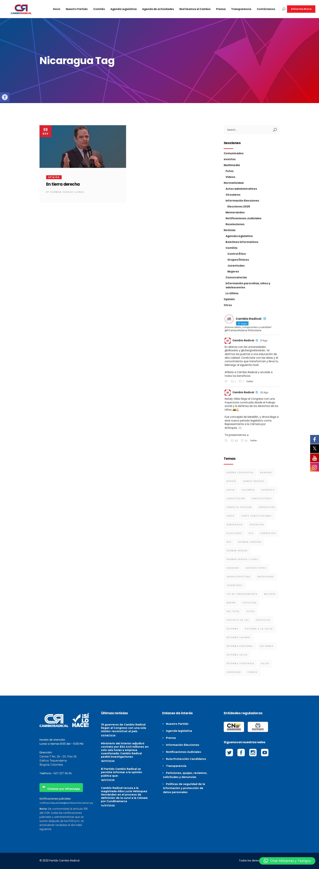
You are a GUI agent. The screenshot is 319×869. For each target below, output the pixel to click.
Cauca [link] (231, 490)
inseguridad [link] (265, 577)
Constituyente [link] (262, 498)
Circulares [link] (233, 195)
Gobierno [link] (233, 568)
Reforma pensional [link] (240, 646)
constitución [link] (236, 498)
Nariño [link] (231, 603)
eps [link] (251, 533)
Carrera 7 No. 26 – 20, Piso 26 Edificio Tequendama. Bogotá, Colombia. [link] (58, 760)
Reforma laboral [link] (239, 637)
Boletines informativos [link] (242, 242)
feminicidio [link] (268, 533)
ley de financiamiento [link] (242, 594)
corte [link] (231, 516)
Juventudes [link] (236, 265)
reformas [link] (267, 646)
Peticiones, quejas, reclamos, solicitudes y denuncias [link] (185, 775)
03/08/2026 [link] (108, 735)
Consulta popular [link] (239, 507)
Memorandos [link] (235, 212)
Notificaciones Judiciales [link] (243, 218)
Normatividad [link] (233, 183)
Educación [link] (257, 524)
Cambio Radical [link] (243, 340)
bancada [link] (266, 472)
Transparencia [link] (176, 766)
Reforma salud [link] (237, 655)
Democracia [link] (235, 524)
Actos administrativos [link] (241, 189)
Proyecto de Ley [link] (238, 620)
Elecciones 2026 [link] (238, 206)
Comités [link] (231, 248)
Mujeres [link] (233, 271)
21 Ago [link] (263, 340)
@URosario (231, 350)
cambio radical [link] (254, 481)
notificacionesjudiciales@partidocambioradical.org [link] (66, 802)
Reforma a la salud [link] (259, 629)
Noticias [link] (229, 230)
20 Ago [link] (264, 392)
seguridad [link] (234, 672)
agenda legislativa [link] (240, 472)
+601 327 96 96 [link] (62, 773)
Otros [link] (228, 305)
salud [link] (265, 663)
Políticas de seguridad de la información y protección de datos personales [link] (184, 788)
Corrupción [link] (267, 507)
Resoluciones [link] (235, 224)
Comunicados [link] (233, 153)
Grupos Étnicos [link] (238, 260)
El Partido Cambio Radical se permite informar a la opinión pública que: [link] (121, 772)
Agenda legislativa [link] (179, 731)
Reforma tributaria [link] (240, 663)
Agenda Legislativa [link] (239, 236)
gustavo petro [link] (256, 568)
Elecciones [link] (234, 533)
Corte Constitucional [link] (256, 516)
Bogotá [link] (231, 481)
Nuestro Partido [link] (177, 723)
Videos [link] (230, 177)
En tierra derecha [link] (63, 184)
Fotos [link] (230, 171)
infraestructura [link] (239, 577)
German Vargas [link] (237, 550)
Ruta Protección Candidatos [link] (186, 759)
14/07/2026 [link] (108, 805)
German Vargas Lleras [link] (67, 192)
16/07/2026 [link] (107, 761)
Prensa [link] (171, 738)
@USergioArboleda (253, 350)
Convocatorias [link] (236, 277)
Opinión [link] (54, 177)
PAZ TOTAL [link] (233, 611)
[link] (5, 97)
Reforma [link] (232, 629)
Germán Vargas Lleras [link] (242, 559)
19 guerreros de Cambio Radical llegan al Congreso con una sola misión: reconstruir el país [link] (123, 728)
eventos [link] (230, 159)
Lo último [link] (232, 293)
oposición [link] (249, 603)
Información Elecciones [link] (242, 200)
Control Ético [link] (236, 254)
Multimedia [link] (232, 165)
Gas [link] (229, 542)
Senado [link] (252, 672)
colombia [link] (248, 490)
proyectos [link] (263, 620)
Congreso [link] (268, 490)
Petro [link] (251, 611)
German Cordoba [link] (249, 542)
